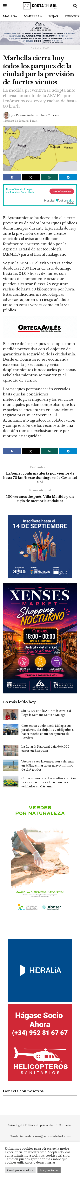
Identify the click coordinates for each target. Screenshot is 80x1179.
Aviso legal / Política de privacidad (31, 1125)
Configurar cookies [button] (20, 1170)
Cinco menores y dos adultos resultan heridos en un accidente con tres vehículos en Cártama (48, 782)
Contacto (65, 1125)
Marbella (33, 16)
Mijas (53, 16)
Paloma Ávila (25, 115)
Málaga (10, 16)
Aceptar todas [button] (49, 1170)
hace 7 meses (50, 115)
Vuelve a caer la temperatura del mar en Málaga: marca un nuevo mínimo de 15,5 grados (47, 765)
